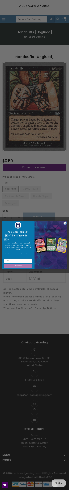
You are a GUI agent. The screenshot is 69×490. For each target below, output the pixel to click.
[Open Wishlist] (5, 485)
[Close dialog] (65, 223)
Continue (18, 266)
